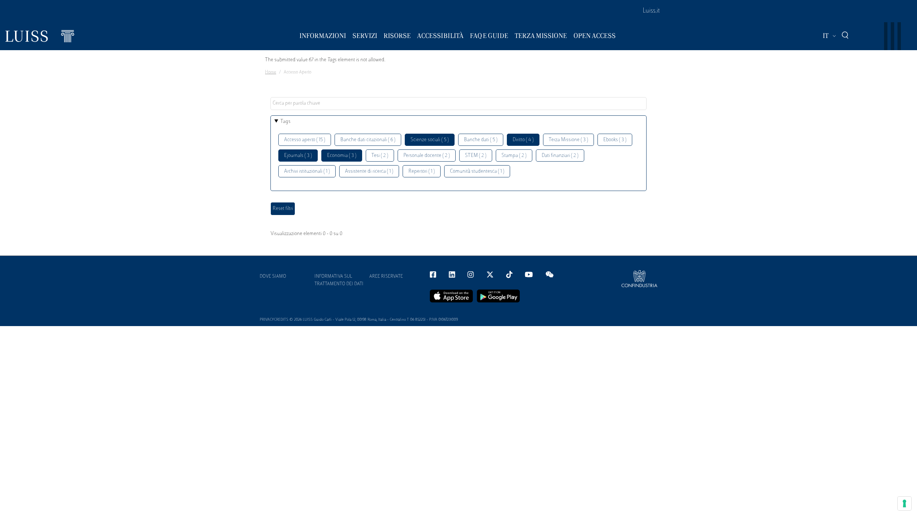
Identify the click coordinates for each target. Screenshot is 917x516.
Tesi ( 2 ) (379, 155)
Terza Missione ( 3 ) (568, 140)
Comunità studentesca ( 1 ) (477, 171)
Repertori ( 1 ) (421, 171)
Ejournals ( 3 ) (298, 155)
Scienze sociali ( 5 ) (430, 140)
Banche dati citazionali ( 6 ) (367, 140)
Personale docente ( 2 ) (426, 155)
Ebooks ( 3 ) (614, 140)
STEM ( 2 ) (475, 155)
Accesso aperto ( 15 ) (304, 140)
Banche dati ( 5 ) (481, 140)
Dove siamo (273, 276)
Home (270, 72)
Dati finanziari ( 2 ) (560, 155)
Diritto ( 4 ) (523, 140)
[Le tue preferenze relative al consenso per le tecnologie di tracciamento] (904, 503)
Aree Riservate (386, 276)
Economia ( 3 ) (341, 155)
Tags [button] (285, 121)
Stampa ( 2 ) (514, 155)
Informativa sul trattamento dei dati (339, 280)
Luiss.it (651, 11)
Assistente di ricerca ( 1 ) (369, 171)
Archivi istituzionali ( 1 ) (307, 171)
